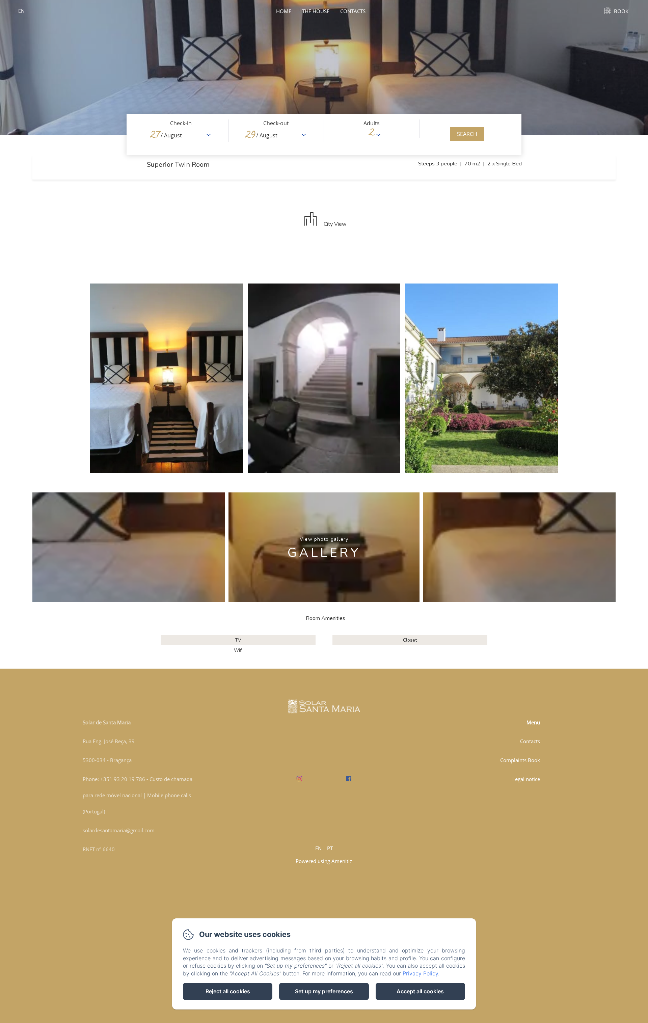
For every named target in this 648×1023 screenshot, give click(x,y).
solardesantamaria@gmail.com (119, 830)
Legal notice (526, 779)
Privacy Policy (420, 973)
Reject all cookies (228, 991)
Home (283, 11)
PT (330, 848)
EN (318, 848)
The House (315, 11)
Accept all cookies (420, 991)
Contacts (353, 11)
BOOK (621, 11)
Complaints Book (520, 760)
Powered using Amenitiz (324, 861)
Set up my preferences (324, 991)
